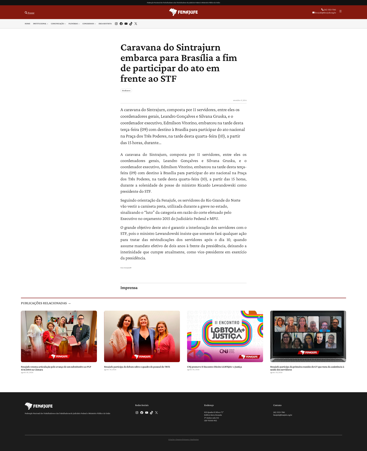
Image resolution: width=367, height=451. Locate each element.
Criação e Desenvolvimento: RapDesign (183, 439)
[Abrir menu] (340, 11)
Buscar (31, 12)
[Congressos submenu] (95, 23)
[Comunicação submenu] (65, 23)
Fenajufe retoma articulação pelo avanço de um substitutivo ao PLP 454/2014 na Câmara (56, 368)
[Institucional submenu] (47, 23)
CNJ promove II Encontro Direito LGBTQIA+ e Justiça (214, 366)
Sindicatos (126, 90)
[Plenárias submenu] (79, 23)
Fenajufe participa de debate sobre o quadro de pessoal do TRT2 (137, 366)
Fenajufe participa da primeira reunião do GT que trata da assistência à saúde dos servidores (307, 368)
